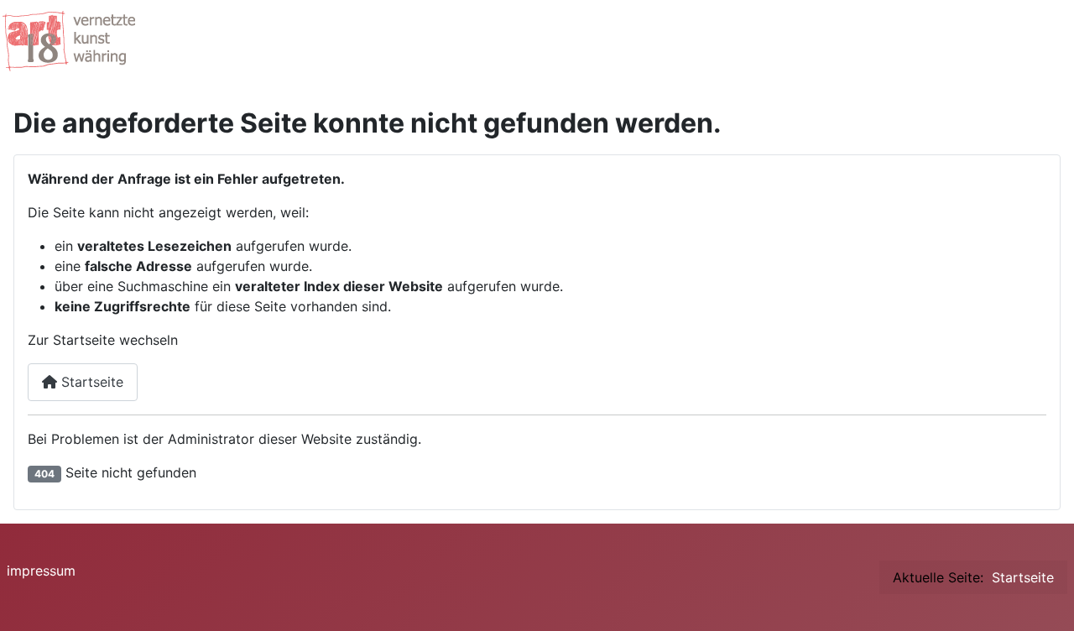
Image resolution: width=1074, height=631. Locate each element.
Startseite (90, 381)
